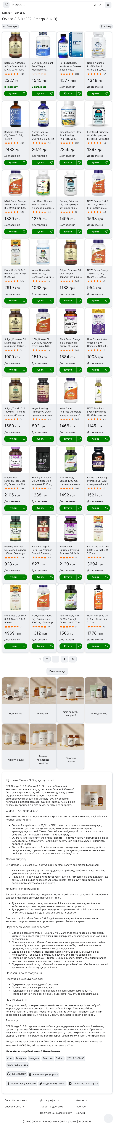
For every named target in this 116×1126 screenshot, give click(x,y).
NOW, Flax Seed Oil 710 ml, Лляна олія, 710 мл (97, 619)
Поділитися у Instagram (85, 1083)
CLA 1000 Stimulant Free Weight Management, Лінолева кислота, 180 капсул (42, 69)
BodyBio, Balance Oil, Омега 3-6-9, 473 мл (13, 135)
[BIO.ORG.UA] (6, 4)
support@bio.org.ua (17, 1065)
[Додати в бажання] (24, 93)
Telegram (21, 1058)
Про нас (81, 1106)
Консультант (19, 1073)
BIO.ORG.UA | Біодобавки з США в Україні (51, 1121)
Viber (10, 1058)
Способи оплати (14, 1106)
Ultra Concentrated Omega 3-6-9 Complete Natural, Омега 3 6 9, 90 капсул (97, 346)
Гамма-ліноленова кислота (43, 760)
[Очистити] (101, 5)
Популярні (12, 26)
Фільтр (107, 26)
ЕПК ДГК (19, 12)
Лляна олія (43, 713)
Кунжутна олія (16, 759)
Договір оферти (49, 1100)
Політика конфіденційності (56, 1112)
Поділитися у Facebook (23, 1083)
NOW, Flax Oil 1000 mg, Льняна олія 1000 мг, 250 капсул (42, 619)
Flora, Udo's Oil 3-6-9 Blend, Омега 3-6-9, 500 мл (15, 273)
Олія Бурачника (98, 713)
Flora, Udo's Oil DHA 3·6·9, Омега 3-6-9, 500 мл (98, 550)
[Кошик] (108, 5)
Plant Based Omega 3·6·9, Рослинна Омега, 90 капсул (70, 342)
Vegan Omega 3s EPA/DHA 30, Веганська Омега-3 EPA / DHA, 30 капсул (42, 277)
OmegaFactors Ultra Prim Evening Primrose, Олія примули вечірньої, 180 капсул (70, 139)
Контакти (81, 1100)
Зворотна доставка (51, 1106)
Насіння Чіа (15, 713)
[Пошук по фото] (95, 4)
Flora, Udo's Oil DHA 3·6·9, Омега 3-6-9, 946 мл (15, 619)
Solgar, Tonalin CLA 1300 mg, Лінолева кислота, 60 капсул (14, 412)
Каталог (6, 12)
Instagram (34, 1058)
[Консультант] (108, 1118)
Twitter (59, 1058)
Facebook (48, 1058)
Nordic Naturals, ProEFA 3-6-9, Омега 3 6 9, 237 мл (43, 135)
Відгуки (80, 1112)
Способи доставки (16, 1100)
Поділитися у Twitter (54, 1083)
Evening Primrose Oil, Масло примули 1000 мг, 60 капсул (15, 550)
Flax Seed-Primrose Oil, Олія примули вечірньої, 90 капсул (98, 135)
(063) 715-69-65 (75, 1058)
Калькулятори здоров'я (45, 1074)
